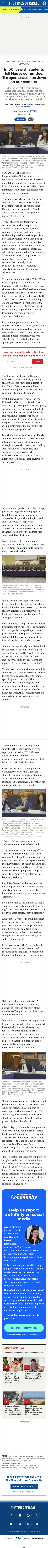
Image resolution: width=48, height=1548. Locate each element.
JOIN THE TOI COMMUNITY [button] (24, 1486)
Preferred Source (25, 107)
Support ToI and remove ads (36, 10)
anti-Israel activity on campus (14, 1458)
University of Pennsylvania (29, 1468)
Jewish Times (17, 1456)
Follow (33, 111)
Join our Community (10, 10)
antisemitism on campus (36, 1458)
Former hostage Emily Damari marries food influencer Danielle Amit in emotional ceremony (12, 1377)
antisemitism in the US (11, 1463)
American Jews (25, 1461)
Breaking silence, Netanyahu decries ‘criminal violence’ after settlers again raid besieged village (14, 1410)
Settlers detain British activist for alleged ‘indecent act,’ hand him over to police (34, 1375)
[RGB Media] (18, 1538)
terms (35, 367)
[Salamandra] (37, 1538)
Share (21, 119)
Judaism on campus (10, 1461)
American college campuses (33, 1456)
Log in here (31, 1492)
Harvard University (10, 1468)
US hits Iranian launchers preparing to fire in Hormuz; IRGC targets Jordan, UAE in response (34, 1410)
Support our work (24, 1328)
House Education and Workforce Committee (19, 1465)
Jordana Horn (20, 111)
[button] (44, 3)
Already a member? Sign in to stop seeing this (24, 1334)
